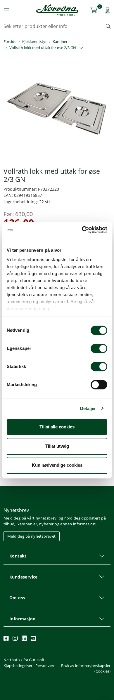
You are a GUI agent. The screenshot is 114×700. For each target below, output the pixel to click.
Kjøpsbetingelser (18, 665)
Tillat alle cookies (57, 426)
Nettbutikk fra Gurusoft (24, 659)
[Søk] (108, 26)
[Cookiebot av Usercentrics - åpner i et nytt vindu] (82, 230)
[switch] (99, 348)
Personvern (45, 665)
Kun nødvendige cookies (57, 465)
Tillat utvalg (57, 446)
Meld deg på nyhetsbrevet (31, 536)
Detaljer (88, 408)
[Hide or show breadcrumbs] (81, 48)
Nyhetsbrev (16, 510)
